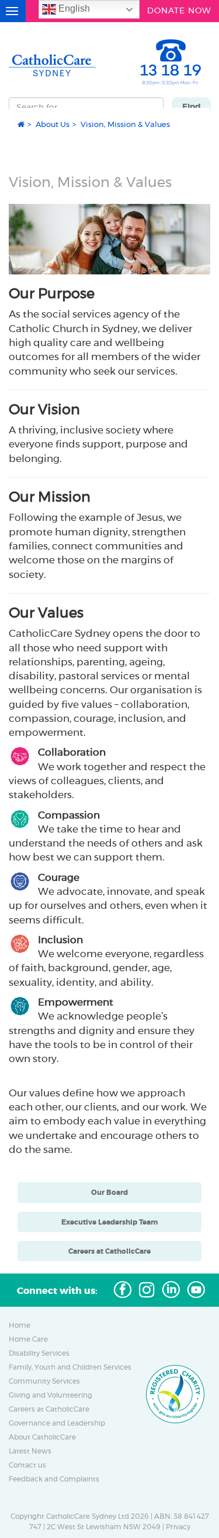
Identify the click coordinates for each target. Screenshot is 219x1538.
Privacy (178, 1527)
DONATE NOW (179, 9)
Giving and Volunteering (50, 1395)
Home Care (28, 1339)
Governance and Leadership (57, 1423)
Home (19, 1325)
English (73, 8)
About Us (52, 124)
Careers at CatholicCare (49, 1409)
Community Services (44, 1381)
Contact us (27, 1465)
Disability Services (39, 1353)
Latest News (30, 1451)
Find (191, 107)
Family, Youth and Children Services (70, 1367)
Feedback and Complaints (54, 1479)
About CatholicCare (42, 1437)
